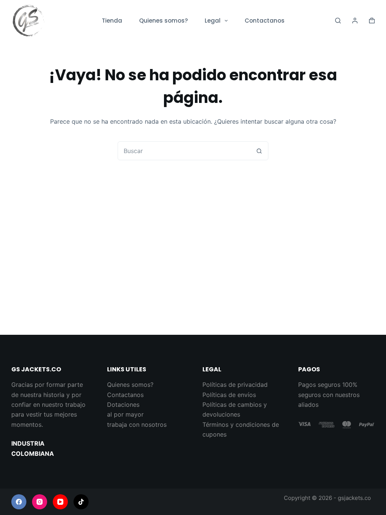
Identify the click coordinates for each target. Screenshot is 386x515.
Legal (213, 21)
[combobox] (184, 150)
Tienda (112, 21)
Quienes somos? (163, 21)
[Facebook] (18, 501)
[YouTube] (60, 501)
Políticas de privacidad (235, 384)
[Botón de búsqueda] (259, 151)
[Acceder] (355, 20)
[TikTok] (81, 501)
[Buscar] (338, 20)
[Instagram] (39, 501)
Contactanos (265, 21)
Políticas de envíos (229, 395)
